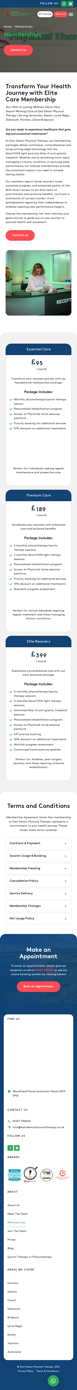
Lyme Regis (14, 1326)
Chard (11, 1300)
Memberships (16, 1222)
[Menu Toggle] (71, 14)
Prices (11, 1239)
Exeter (11, 1335)
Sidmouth (13, 1309)
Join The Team (16, 1231)
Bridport (13, 1317)
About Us (13, 1205)
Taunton (13, 1343)
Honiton (12, 1283)
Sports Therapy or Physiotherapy (29, 1257)
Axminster (14, 1352)
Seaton (12, 1291)
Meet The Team (17, 1214)
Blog (10, 1248)
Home (8, 26)
